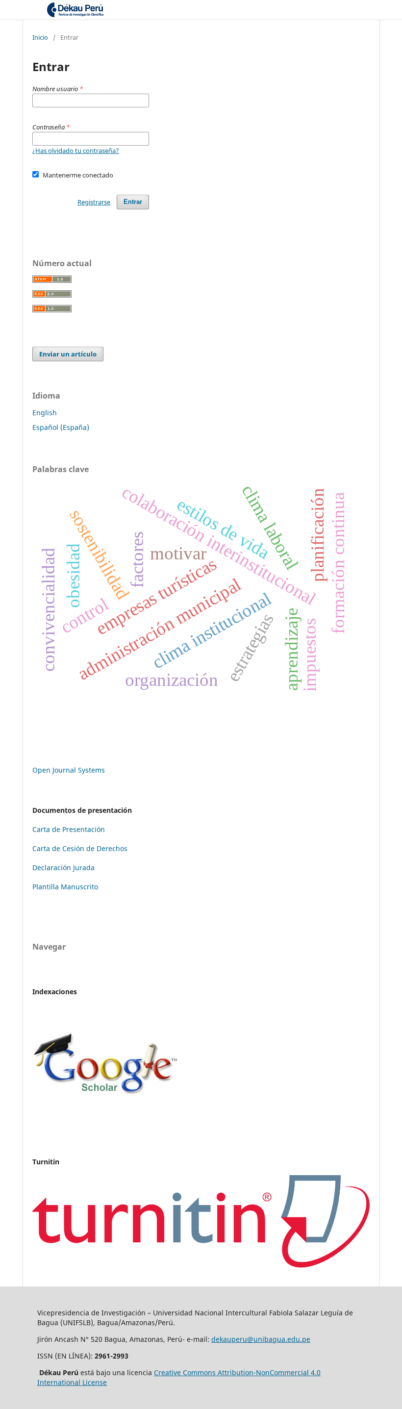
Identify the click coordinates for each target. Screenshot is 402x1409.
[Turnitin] (201, 1265)
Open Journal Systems (68, 770)
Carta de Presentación (68, 829)
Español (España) (60, 427)
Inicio (40, 37)
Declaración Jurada (63, 867)
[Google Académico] (105, 1120)
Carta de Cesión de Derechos (79, 848)
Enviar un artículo (68, 354)
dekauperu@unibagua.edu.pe (260, 1339)
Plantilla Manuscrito (65, 886)
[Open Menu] (32, 10)
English (44, 412)
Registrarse (93, 202)
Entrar (133, 201)
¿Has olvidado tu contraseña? (75, 150)
